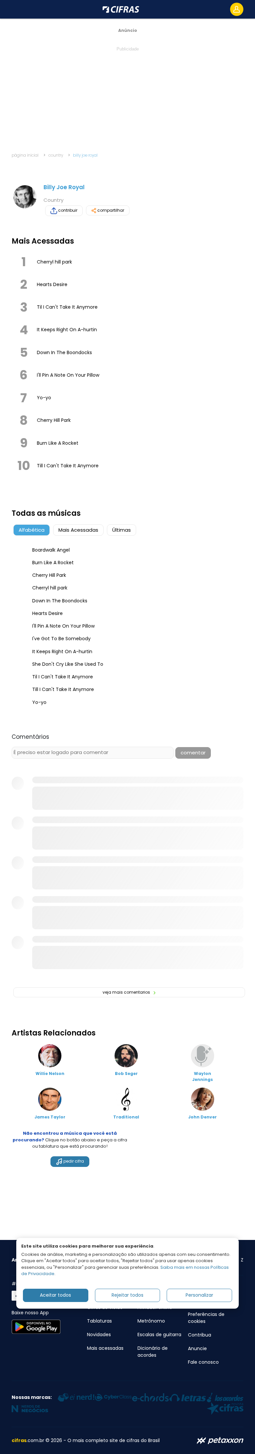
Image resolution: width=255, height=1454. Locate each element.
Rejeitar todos (127, 1295)
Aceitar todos (55, 1295)
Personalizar (199, 1295)
